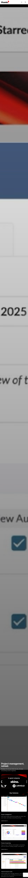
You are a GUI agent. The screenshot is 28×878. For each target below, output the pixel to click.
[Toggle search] (25, 2)
